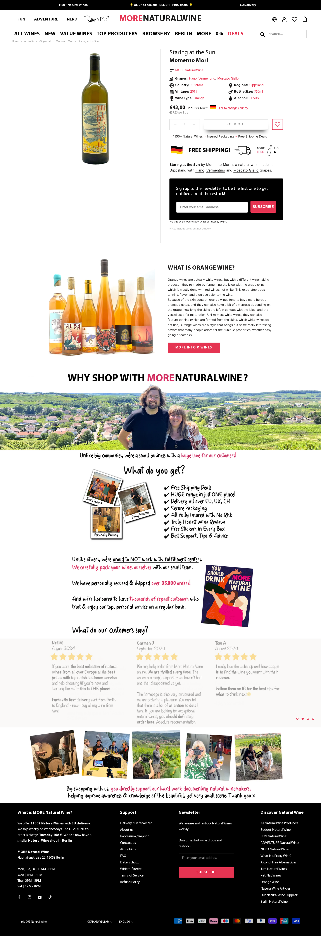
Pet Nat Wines (271, 875)
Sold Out (236, 124)
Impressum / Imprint (134, 836)
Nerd (72, 19)
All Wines (27, 34)
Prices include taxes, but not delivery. (190, 229)
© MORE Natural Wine (34, 922)
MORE (204, 34)
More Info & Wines (193, 347)
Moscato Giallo (228, 78)
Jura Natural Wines (274, 869)
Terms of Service (131, 875)
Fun (21, 19)
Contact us (128, 843)
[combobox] (286, 34)
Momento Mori (188, 61)
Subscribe (206, 872)
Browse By (156, 34)
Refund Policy (130, 882)
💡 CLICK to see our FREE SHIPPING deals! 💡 (161, 5)
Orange (199, 98)
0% (219, 34)
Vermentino (206, 78)
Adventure (46, 19)
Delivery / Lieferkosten (136, 823)
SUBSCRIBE (263, 207)
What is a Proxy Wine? (276, 856)
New (49, 34)
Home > (17, 41)
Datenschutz (129, 862)
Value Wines (76, 34)
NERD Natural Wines (275, 849)
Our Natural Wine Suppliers (280, 895)
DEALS (235, 34)
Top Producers (117, 34)
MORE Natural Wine (189, 70)
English (124, 922)
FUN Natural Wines (274, 836)
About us (126, 830)
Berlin (183, 34)
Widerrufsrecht (131, 869)
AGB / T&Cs (128, 849)
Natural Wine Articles (275, 888)
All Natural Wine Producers (279, 823)
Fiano (193, 78)
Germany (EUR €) (98, 922)
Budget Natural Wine (276, 830)
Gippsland (256, 85)
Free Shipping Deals (252, 136)
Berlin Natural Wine (274, 902)
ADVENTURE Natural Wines (280, 843)
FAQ (123, 856)
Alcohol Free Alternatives (279, 862)
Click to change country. (233, 108)
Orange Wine (270, 882)
